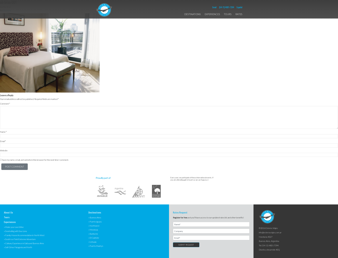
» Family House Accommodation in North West (24, 235)
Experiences (212, 14)
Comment (5, 103)
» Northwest (93, 225)
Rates (238, 14)
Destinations (192, 14)
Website (4, 150)
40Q (278, 249)
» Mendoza (93, 229)
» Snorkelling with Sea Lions (15, 231)
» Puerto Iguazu (95, 221)
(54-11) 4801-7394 (226, 7)
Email (214, 7)
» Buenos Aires (94, 217)
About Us (8, 212)
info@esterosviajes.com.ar (270, 232)
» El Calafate (93, 237)
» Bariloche (93, 233)
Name (3, 132)
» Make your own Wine (14, 227)
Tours (227, 14)
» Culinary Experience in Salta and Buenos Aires (24, 243)
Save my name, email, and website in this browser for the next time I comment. (35, 160)
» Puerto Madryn (95, 246)
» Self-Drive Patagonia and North (18, 247)
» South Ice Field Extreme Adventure (20, 239)
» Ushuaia (92, 242)
